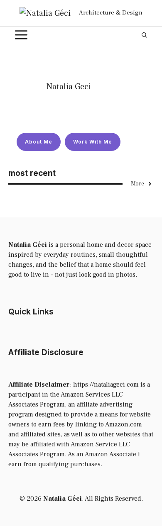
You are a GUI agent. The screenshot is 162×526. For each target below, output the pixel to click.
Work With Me (92, 142)
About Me (38, 142)
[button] (144, 35)
